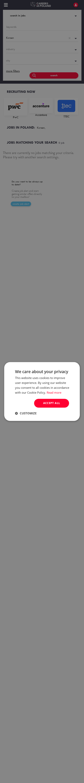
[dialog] (42, 391)
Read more (54, 392)
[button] (26, 413)
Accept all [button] (51, 403)
